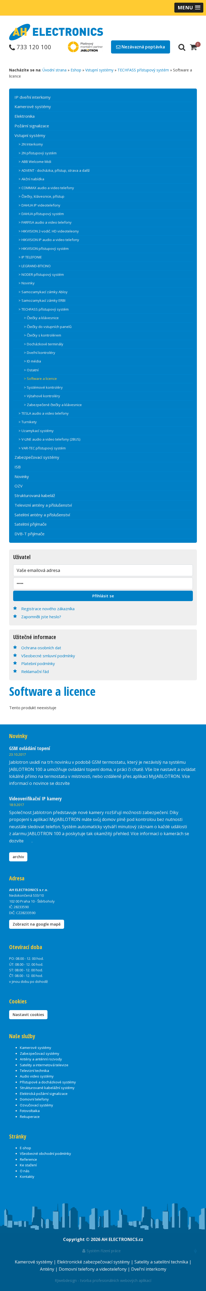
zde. (75, 783)
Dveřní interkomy (148, 1269)
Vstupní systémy (99, 69)
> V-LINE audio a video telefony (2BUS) (49, 439)
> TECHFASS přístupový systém (44, 309)
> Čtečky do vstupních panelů (48, 326)
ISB (17, 466)
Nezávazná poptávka (142, 47)
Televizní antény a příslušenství (43, 505)
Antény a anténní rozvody (41, 1059)
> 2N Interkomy (31, 144)
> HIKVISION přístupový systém (44, 248)
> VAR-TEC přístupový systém (42, 448)
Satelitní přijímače (30, 524)
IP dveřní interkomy (32, 97)
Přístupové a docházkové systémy (48, 1082)
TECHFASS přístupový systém (143, 69)
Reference (28, 1159)
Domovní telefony (34, 1099)
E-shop (25, 1147)
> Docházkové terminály (43, 344)
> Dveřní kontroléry (39, 352)
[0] (193, 47)
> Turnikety (28, 421)
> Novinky (27, 283)
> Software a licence (40, 378)
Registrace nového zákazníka (48, 608)
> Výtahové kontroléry (42, 396)
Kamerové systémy (32, 106)
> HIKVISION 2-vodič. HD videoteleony (49, 231)
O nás (25, 1170)
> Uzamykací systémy (36, 430)
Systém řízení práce (103, 1250)
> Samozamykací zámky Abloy (43, 291)
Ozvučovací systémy (36, 1105)
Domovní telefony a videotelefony (93, 1269)
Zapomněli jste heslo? (41, 616)
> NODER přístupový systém (41, 274)
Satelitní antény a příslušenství (42, 514)
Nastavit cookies (28, 1014)
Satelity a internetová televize (44, 1065)
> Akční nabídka (31, 179)
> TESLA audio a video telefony (44, 413)
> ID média (32, 361)
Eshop (76, 69)
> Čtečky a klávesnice (41, 317)
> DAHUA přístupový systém (41, 213)
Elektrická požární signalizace (44, 1093)
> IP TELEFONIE (30, 257)
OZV (18, 485)
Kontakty (27, 1176)
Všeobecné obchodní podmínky (45, 1153)
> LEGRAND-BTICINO (35, 265)
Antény (47, 1269)
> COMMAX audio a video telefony (46, 187)
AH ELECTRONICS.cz (122, 1239)
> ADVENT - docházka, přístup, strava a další (54, 170)
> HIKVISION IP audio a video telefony (49, 239)
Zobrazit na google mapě (37, 924)
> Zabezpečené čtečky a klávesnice (53, 404)
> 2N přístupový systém (38, 153)
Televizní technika (34, 1070)
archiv (18, 856)
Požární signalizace (31, 125)
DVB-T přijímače (29, 533)
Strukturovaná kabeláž (34, 495)
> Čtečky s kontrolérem (42, 335)
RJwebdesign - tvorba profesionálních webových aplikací (103, 1280)
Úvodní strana (54, 69)
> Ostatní (31, 370)
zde (28, 841)
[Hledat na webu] (181, 47)
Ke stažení (28, 1165)
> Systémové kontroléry (43, 387)
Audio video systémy (37, 1076)
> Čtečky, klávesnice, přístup (41, 196)
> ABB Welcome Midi (35, 161)
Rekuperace (30, 1116)
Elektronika (24, 116)
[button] (188, 8)
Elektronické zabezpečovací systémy (94, 1262)
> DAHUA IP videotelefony (39, 205)
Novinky (21, 476)
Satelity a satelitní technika (161, 1262)
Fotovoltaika (30, 1110)
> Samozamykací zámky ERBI (42, 300)
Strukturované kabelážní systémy (47, 1087)
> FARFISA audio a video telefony (45, 222)
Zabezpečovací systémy (36, 457)
